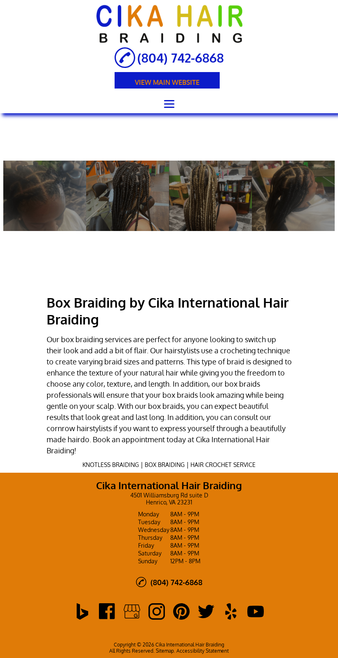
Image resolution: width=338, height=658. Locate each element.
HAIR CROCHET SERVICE (223, 464)
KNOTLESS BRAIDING (110, 464)
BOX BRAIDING (165, 464)
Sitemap (165, 651)
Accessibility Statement (202, 651)
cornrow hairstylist (77, 428)
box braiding (82, 339)
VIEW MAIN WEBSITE (167, 82)
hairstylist (180, 350)
